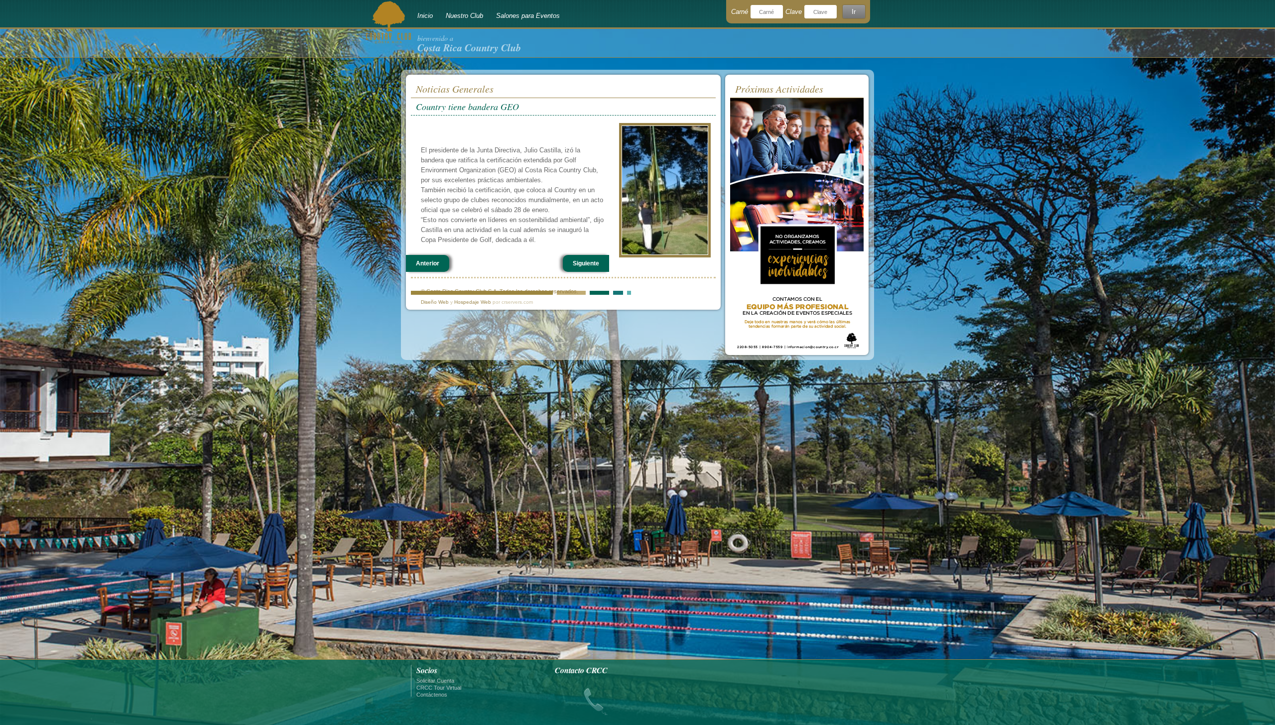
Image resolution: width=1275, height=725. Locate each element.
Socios (426, 670)
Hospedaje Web (472, 302)
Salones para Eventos (528, 15)
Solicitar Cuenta (435, 681)
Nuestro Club (464, 15)
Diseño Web (435, 302)
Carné (739, 11)
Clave (793, 11)
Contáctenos (431, 695)
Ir (854, 11)
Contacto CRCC (581, 670)
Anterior (427, 263)
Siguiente (586, 263)
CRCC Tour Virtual (438, 688)
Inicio (425, 15)
